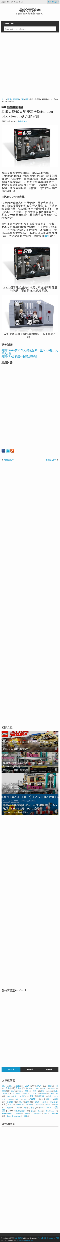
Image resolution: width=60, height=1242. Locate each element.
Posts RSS (42, 1238)
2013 (11, 1086)
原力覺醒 (41, 1096)
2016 (27, 1086)
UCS (25, 1116)
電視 (25, 1108)
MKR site (29, 1240)
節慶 (56, 1104)
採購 (48, 1099)
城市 (26, 1093)
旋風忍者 (10, 1102)
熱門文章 (11, 1070)
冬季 (44, 1088)
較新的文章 (9, 460)
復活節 (37, 1102)
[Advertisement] (30, 65)
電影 (32, 1107)
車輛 (4, 1091)
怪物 (43, 1091)
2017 (3, 107)
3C (57, 1086)
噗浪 (42, 1108)
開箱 (10, 1104)
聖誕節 (9, 1108)
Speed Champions (13, 1116)
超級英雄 (54, 1102)
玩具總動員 (17, 1093)
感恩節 (29, 1104)
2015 (18, 1086)
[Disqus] (30, 857)
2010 (4, 1086)
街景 (44, 1102)
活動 (8, 1096)
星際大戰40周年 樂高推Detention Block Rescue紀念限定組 (27, 114)
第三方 (20, 1102)
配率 (10, 1099)
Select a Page (8, 23)
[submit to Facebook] (3, 451)
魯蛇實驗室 (30, 10)
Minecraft (37, 1113)
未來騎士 (52, 1088)
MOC (46, 1113)
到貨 (20, 1091)
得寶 (17, 1099)
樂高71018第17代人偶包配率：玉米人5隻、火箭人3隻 (30, 352)
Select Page (52, 2)
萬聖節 (48, 1104)
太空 (37, 1088)
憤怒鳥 (49, 1108)
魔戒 (32, 1111)
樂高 (21, 107)
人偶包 (19, 1088)
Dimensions (7, 1113)
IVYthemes (21, 1240)
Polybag (55, 1113)
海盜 (50, 1096)
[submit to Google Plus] (12, 451)
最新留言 (30, 1070)
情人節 (24, 1099)
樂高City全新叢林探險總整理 (19, 356)
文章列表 (49, 1070)
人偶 (8, 1088)
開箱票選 (19, 1104)
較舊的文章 (51, 460)
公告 (29, 1088)
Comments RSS (53, 1238)
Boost (40, 1111)
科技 (15, 1096)
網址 (47, 236)
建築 (35, 1093)
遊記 (18, 1108)
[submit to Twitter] (8, 451)
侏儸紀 (13, 1091)
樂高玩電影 (21, 1111)
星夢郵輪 (43, 1093)
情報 (16, 107)
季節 (35, 1091)
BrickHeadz (50, 1111)
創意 (28, 1102)
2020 (50, 1086)
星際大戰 (10, 107)
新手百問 (39, 1104)
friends (18, 1113)
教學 (56, 1099)
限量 (32, 1096)
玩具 (49, 1091)
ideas (27, 1113)
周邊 (26, 1091)
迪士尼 (22, 1096)
